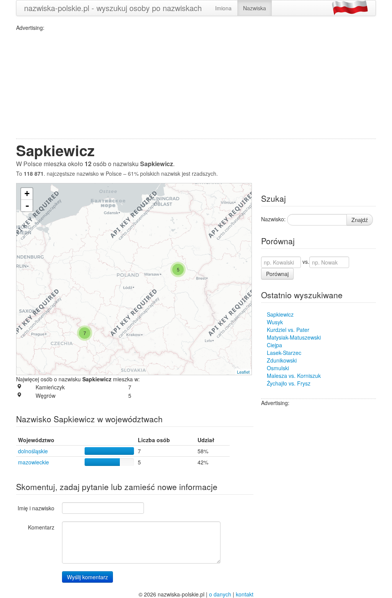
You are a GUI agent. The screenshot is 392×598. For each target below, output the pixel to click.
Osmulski (278, 368)
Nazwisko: (273, 219)
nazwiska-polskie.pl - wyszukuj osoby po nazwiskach (113, 7)
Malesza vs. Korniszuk (294, 375)
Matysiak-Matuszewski (294, 337)
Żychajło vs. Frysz (288, 383)
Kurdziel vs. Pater (288, 329)
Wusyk (275, 322)
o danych (220, 594)
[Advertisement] (196, 85)
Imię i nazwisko (36, 508)
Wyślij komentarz (87, 577)
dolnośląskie (33, 451)
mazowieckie (33, 462)
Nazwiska (254, 8)
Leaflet (243, 372)
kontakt (244, 594)
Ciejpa (274, 345)
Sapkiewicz (280, 314)
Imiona (223, 8)
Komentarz (41, 527)
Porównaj (277, 274)
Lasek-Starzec (284, 352)
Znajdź (359, 220)
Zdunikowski (282, 360)
